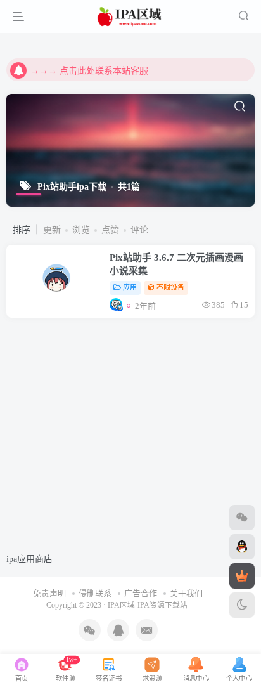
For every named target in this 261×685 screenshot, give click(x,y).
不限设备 (170, 287)
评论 (139, 230)
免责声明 (49, 593)
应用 (130, 287)
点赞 (110, 230)
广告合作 (140, 593)
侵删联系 (95, 593)
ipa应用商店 (29, 559)
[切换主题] (242, 605)
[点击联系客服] (242, 517)
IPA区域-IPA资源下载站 (148, 605)
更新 (52, 230)
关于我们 (186, 593)
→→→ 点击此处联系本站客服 (89, 69)
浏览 (81, 230)
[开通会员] (242, 576)
